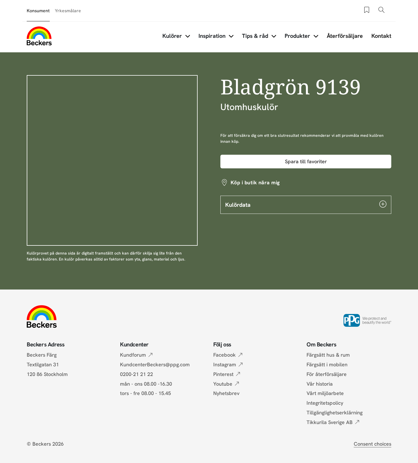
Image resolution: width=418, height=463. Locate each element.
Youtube (222, 384)
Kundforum (133, 355)
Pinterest (223, 374)
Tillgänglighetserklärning (335, 412)
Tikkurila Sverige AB (330, 422)
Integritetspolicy (325, 403)
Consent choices (372, 444)
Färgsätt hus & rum (328, 355)
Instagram (224, 364)
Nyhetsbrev (226, 393)
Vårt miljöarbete (325, 393)
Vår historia (320, 384)
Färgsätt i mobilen (327, 364)
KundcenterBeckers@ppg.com (156, 364)
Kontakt (381, 36)
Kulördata (238, 204)
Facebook (224, 355)
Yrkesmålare (68, 11)
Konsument (38, 11)
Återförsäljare (345, 36)
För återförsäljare (327, 374)
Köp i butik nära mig (255, 182)
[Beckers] (39, 36)
